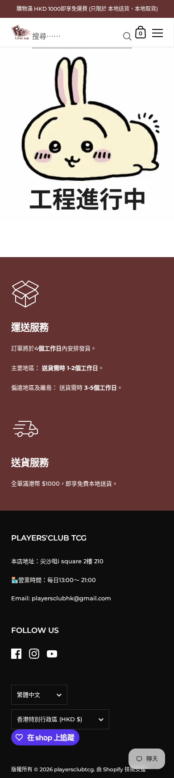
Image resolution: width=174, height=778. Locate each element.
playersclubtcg (74, 769)
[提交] (127, 36)
